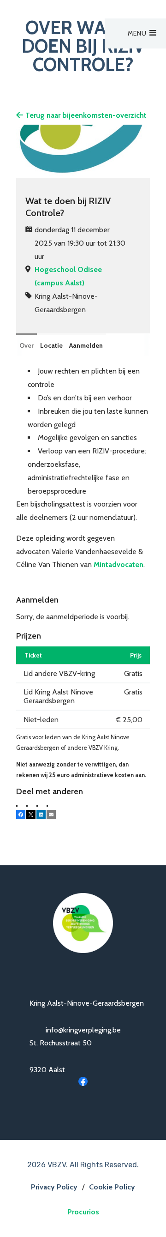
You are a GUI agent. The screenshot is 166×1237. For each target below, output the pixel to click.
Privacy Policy (54, 1187)
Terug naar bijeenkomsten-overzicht (86, 115)
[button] (20, 814)
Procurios (83, 1211)
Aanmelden (86, 345)
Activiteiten (65, 52)
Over (26, 345)
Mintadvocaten (118, 564)
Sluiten (138, 12)
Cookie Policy (112, 1187)
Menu (137, 33)
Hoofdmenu (59, 36)
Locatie (51, 345)
